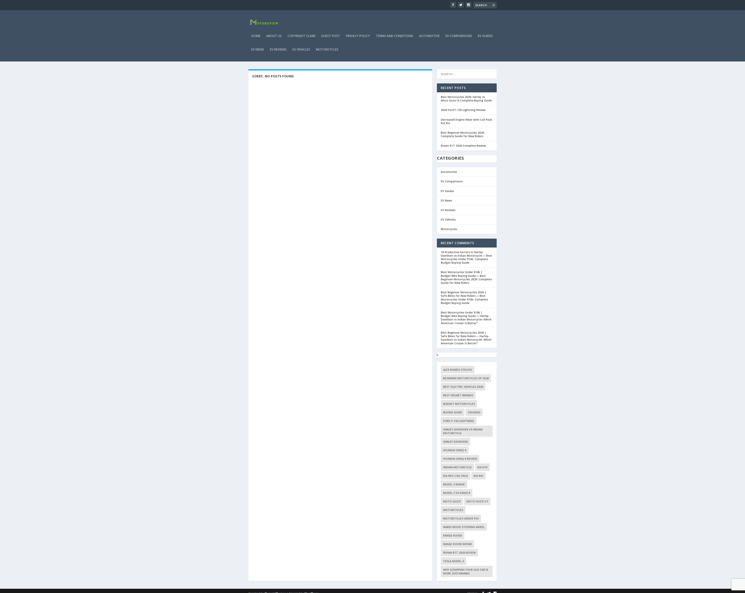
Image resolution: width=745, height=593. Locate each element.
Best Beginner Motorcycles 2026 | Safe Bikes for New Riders (463, 294)
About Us (274, 36)
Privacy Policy (358, 36)
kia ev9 (482, 467)
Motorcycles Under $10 (461, 518)
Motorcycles (327, 50)
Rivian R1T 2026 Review (459, 552)
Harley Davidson (455, 441)
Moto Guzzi (452, 501)
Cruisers (474, 412)
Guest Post (330, 36)
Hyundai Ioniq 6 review (460, 459)
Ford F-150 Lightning (458, 421)
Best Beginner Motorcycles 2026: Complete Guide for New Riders (463, 134)
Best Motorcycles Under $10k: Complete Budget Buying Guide (466, 259)
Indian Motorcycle (457, 467)
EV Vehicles (301, 50)
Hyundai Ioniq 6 (454, 450)
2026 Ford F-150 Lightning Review (463, 110)
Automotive (429, 36)
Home (255, 36)
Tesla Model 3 (453, 561)
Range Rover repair (457, 544)
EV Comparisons (458, 36)
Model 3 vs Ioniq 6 (456, 493)
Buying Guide (452, 412)
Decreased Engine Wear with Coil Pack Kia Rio (466, 121)
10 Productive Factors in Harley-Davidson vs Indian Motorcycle (462, 253)
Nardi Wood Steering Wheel (464, 527)
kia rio (478, 476)
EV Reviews (278, 50)
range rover (452, 535)
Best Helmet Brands (458, 395)
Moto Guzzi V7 (477, 501)
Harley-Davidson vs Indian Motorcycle (463, 431)
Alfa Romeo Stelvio (457, 369)
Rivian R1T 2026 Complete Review (463, 145)
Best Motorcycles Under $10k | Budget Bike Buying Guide (461, 273)
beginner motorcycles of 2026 (466, 378)
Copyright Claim (301, 36)
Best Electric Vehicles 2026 (463, 387)
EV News (257, 50)
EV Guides (485, 36)
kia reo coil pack (455, 476)
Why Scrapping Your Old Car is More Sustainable (465, 571)
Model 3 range (454, 484)
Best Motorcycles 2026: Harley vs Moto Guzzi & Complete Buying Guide (466, 98)
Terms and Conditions (394, 36)
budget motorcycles (459, 404)
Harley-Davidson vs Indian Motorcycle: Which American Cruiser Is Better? (466, 319)
